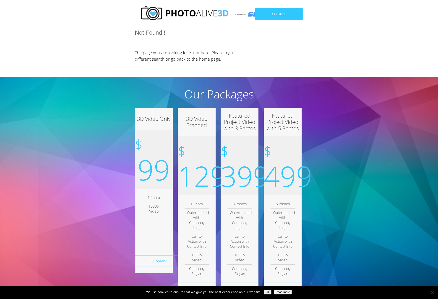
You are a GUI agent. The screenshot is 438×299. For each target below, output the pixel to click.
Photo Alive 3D (185, 14)
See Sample (159, 261)
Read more (283, 292)
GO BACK (279, 14)
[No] (432, 292)
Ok (268, 292)
